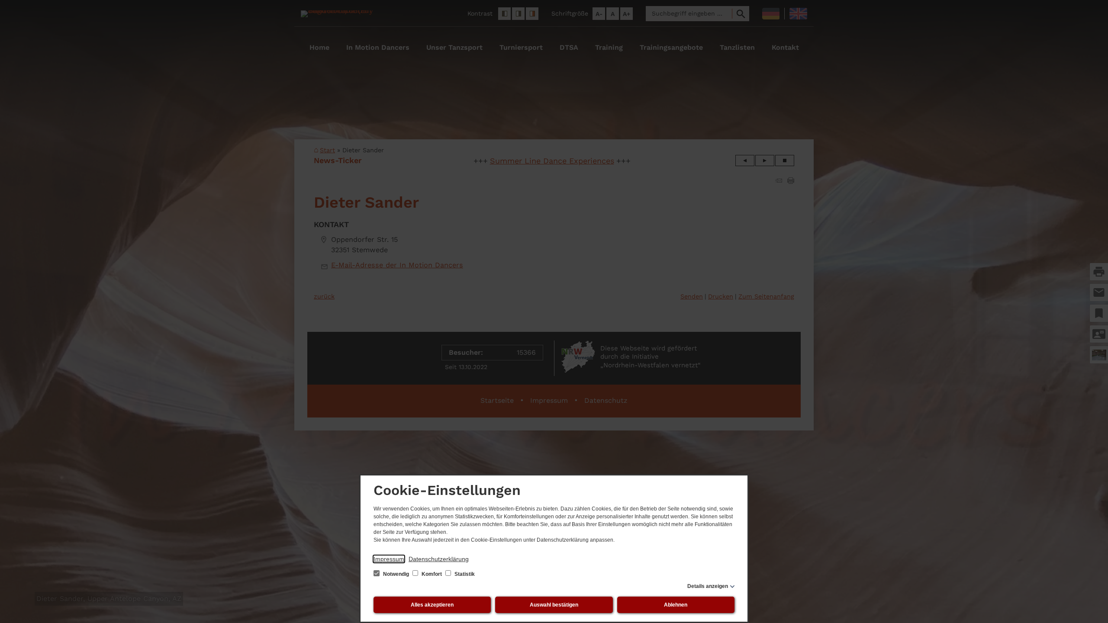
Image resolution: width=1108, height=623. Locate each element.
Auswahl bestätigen (554, 605)
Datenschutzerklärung (439, 559)
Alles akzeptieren (432, 605)
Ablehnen (675, 605)
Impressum (389, 559)
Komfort (431, 574)
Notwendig (396, 574)
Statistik (464, 574)
